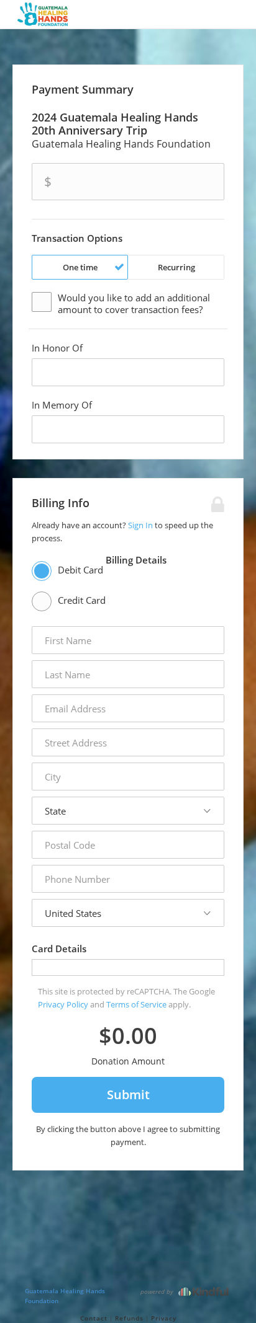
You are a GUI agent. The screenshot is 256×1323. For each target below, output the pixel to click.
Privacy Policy (63, 1004)
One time (80, 267)
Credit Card (82, 600)
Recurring (176, 267)
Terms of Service (136, 1004)
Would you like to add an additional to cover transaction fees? (134, 304)
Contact (93, 1318)
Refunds (129, 1318)
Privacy (163, 1318)
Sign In (140, 525)
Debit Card (80, 570)
